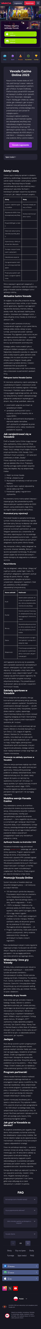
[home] (6, 3)
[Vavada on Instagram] (4, 1288)
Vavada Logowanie (20, 145)
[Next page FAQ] (27, 1243)
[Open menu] (38, 3)
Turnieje (10, 1255)
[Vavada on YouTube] (15, 1288)
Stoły (31, 1250)
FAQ (32, 1255)
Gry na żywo (20, 1250)
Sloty (9, 1250)
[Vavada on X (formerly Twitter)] (10, 1288)
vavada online (15, 849)
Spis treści (22, 1255)
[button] (38, 13)
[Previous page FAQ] (13, 1243)
